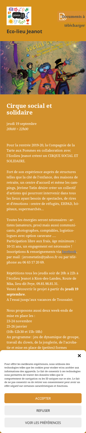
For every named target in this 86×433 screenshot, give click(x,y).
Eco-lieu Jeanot (24, 31)
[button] (79, 355)
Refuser (43, 410)
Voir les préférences (43, 422)
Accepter (43, 398)
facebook (69, 251)
